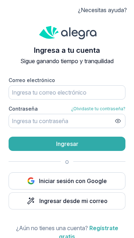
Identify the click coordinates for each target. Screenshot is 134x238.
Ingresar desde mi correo (73, 200)
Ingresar (67, 143)
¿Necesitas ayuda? (102, 10)
